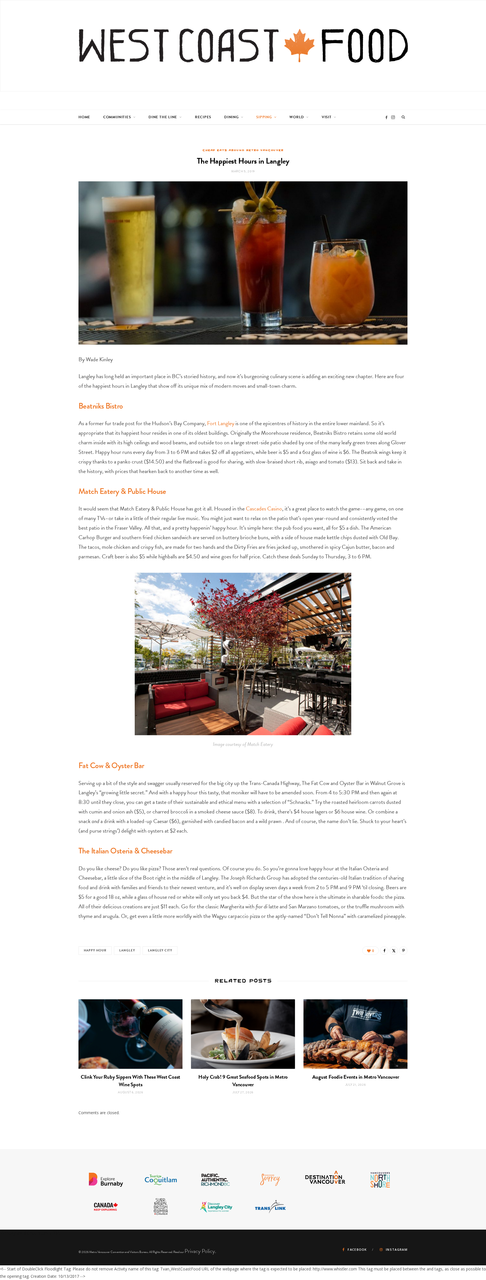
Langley (127, 950)
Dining (231, 117)
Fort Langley (220, 423)
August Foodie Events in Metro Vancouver (355, 1077)
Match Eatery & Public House (122, 491)
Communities (117, 117)
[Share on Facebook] (384, 950)
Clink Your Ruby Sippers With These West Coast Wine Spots (130, 1081)
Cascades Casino (264, 508)
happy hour (95, 950)
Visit (327, 117)
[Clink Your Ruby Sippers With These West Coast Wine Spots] (130, 1034)
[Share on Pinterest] (403, 950)
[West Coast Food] (243, 45)
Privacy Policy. (200, 1251)
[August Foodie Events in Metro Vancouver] (355, 1034)
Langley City (160, 950)
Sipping (264, 117)
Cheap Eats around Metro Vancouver (243, 150)
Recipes (203, 117)
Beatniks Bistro (100, 406)
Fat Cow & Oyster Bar (111, 765)
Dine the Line (162, 117)
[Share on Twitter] (394, 950)
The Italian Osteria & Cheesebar (125, 851)
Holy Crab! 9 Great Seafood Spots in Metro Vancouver (243, 1081)
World (296, 117)
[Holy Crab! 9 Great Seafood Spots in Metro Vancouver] (243, 1034)
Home (84, 117)
